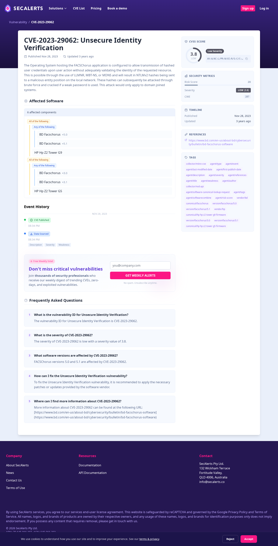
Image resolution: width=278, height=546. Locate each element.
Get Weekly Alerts (140, 275)
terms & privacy (149, 539)
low (243, 90)
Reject (230, 539)
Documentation (90, 465)
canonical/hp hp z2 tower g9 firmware (206, 214)
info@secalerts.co (212, 482)
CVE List (79, 8)
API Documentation (93, 473)
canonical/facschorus (197, 203)
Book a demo (117, 8)
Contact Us (14, 480)
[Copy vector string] (246, 58)
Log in (264, 8)
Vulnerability (18, 22)
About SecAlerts (17, 465)
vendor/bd (242, 197)
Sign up (248, 8)
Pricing (96, 8)
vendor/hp (219, 209)
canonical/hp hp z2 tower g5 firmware (206, 226)
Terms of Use (15, 488)
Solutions (56, 8)
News (10, 473)
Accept (248, 539)
